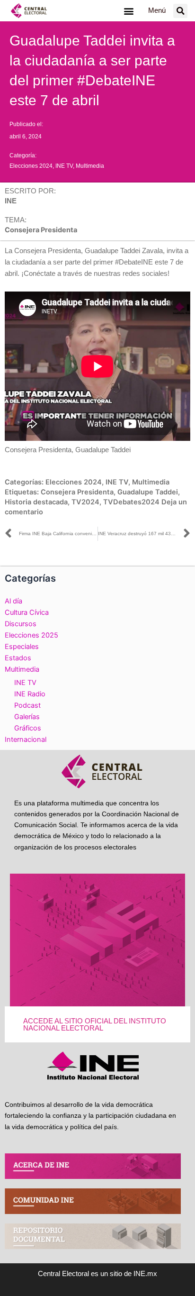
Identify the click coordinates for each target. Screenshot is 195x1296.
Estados (18, 658)
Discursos (20, 624)
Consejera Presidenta (77, 492)
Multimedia (90, 166)
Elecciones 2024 (31, 166)
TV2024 (85, 502)
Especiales (22, 646)
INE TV (64, 166)
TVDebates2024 (131, 502)
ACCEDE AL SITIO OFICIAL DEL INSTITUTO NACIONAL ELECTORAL (94, 1024)
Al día (13, 601)
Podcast (27, 705)
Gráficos (27, 728)
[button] (128, 10)
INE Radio (29, 694)
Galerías (27, 716)
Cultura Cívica (27, 612)
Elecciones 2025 (31, 635)
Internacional (25, 739)
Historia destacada (36, 502)
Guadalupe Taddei (147, 492)
